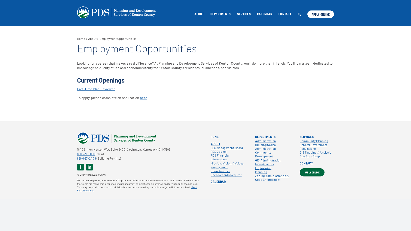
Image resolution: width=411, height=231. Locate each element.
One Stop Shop (310, 156)
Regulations (308, 148)
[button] (299, 14)
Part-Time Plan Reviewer (96, 89)
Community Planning (314, 141)
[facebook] (80, 167)
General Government (313, 145)
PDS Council (219, 151)
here (143, 98)
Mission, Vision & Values (227, 163)
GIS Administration (268, 160)
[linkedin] (89, 167)
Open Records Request (226, 175)
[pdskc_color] (116, 134)
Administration (265, 141)
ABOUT (215, 144)
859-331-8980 (86, 154)
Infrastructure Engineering (264, 166)
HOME (215, 137)
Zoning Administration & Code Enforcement (272, 177)
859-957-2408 (86, 158)
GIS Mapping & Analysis (315, 152)
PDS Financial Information (220, 157)
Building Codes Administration (265, 146)
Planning (261, 172)
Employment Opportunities (220, 169)
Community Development (264, 154)
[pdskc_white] (116, 8)
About (92, 38)
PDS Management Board (227, 148)
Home (81, 38)
